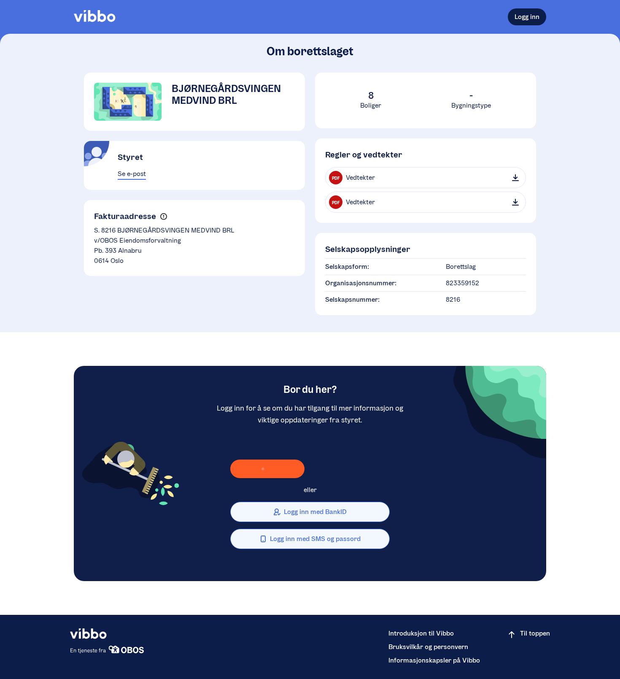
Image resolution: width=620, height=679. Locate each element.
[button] (163, 217)
